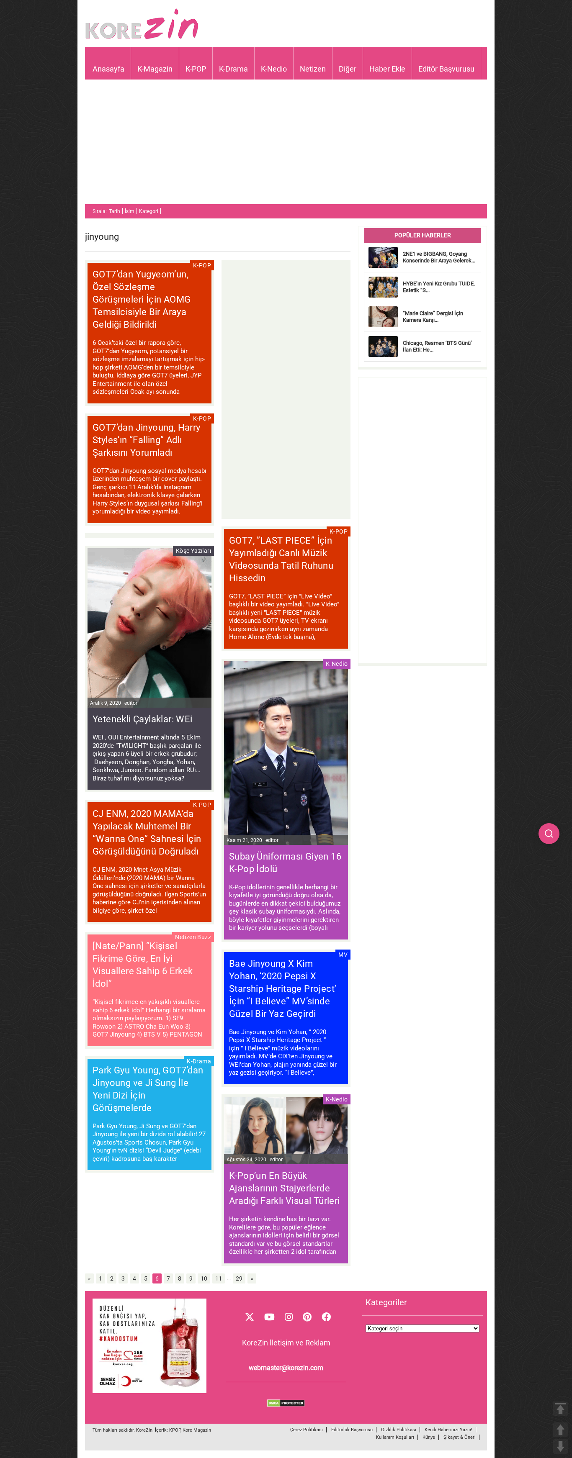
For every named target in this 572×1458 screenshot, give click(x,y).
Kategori (148, 211)
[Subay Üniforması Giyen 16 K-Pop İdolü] (286, 754)
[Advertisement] (286, 145)
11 (218, 1278)
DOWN (560, 1446)
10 (204, 1278)
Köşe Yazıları (193, 550)
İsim (129, 211)
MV (343, 954)
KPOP (174, 1430)
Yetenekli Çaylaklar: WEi (143, 719)
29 (239, 1278)
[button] (549, 833)
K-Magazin (155, 68)
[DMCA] (286, 1405)
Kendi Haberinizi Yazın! (448, 1429)
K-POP (196, 68)
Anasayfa (108, 68)
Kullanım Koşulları (395, 1437)
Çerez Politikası (306, 1429)
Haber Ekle (387, 68)
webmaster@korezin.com (286, 1368)
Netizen (313, 68)
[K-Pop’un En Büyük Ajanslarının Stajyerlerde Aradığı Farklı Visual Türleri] (286, 1132)
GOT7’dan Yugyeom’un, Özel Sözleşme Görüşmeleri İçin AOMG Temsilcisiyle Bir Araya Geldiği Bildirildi (142, 299)
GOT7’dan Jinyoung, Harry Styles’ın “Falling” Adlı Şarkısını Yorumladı (147, 440)
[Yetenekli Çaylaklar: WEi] (149, 629)
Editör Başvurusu (446, 68)
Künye (429, 1437)
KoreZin (144, 1430)
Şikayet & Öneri (459, 1437)
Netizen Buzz (193, 937)
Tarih (114, 211)
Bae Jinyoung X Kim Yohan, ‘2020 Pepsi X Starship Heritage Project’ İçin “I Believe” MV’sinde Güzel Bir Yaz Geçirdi (282, 988)
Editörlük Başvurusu (352, 1429)
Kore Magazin (197, 1430)
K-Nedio (274, 68)
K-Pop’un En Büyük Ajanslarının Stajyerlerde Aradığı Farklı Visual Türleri (284, 1188)
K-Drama (233, 68)
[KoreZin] (142, 38)
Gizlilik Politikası (398, 1429)
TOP (560, 1409)
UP (560, 1429)
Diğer (347, 68)
